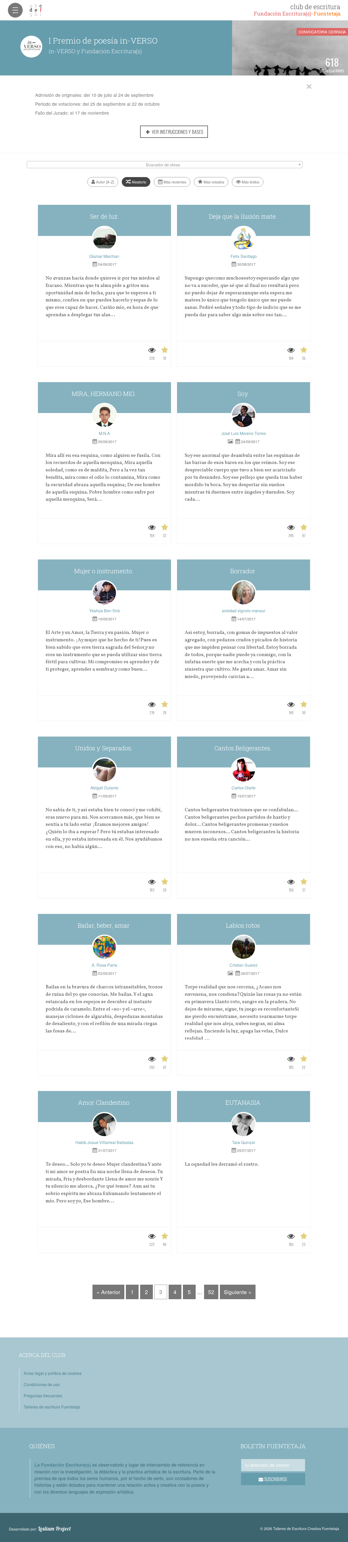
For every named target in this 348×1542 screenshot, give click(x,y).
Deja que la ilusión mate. (243, 216)
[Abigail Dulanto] (104, 770)
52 (211, 1292)
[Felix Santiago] (243, 238)
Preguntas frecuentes (43, 1396)
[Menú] (15, 10)
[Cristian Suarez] (243, 947)
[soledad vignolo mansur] (243, 593)
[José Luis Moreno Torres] (243, 415)
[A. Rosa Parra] (104, 947)
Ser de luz (104, 216)
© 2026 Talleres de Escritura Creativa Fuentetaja (299, 1528)
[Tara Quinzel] (243, 1124)
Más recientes (174, 181)
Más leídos (250, 181)
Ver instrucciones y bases (177, 131)
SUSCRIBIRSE (275, 1479)
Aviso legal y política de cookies (53, 1373)
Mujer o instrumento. (104, 571)
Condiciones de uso (42, 1384)
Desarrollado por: (40, 1529)
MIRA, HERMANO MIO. (104, 394)
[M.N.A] (104, 415)
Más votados (213, 181)
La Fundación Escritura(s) (62, 1464)
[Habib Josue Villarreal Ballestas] (104, 1124)
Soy (243, 394)
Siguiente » (237, 1292)
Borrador (243, 571)
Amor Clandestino (104, 1102)
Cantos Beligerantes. (243, 748)
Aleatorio (138, 181)
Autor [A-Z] (104, 181)
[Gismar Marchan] (104, 238)
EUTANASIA (243, 1102)
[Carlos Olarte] (243, 770)
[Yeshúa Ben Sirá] (104, 593)
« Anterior (108, 1292)
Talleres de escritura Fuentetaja (52, 1407)
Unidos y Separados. (104, 748)
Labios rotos (243, 925)
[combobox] (164, 164)
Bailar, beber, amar (104, 925)
